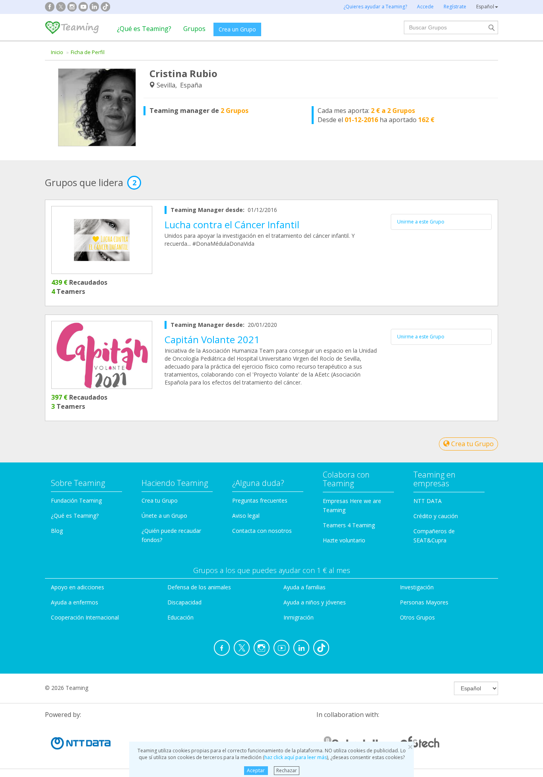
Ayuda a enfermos (74, 602)
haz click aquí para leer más (295, 757)
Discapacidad (184, 602)
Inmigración (298, 617)
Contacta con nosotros (262, 530)
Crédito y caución (435, 516)
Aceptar (256, 770)
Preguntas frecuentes (259, 500)
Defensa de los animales (199, 587)
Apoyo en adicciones (77, 587)
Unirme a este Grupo (420, 221)
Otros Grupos (417, 617)
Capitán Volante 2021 (212, 339)
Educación (180, 617)
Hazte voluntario (344, 540)
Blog (57, 530)
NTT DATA (427, 501)
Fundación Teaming (76, 500)
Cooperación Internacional (85, 617)
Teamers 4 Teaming (349, 525)
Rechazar (286, 770)
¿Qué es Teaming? (144, 28)
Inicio (57, 52)
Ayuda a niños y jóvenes (314, 602)
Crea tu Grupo (472, 443)
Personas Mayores (424, 602)
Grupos (194, 28)
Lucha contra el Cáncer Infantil (232, 224)
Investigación (417, 587)
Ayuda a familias (304, 587)
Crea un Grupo (237, 29)
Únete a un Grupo (164, 515)
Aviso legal (246, 515)
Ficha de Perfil (88, 52)
